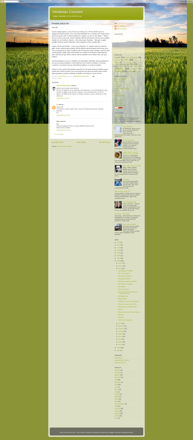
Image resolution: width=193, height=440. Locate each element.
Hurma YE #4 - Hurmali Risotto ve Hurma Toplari (131, 153)
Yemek (129, 71)
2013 (118, 242)
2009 (118, 253)
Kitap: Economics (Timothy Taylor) (129, 312)
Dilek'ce (117, 91)
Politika (117, 64)
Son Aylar (126, 179)
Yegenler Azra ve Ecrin (122, 360)
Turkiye (134, 69)
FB (57, 104)
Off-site (120, 309)
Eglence (135, 57)
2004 (118, 350)
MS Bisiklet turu (123, 296)
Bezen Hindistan (122, 29)
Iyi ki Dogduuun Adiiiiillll (125, 271)
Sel (116, 98)
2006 (118, 261)
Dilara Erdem (119, 81)
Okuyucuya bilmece (124, 279)
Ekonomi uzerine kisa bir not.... (128, 304)
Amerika (118, 57)
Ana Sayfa (81, 142)
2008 (118, 255)
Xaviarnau (89, 432)
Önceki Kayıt (104, 142)
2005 (118, 348)
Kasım (120, 266)
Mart (120, 339)
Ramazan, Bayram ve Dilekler (127, 281)
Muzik (130, 62)
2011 (118, 247)
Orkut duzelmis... (128, 126)
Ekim (120, 268)
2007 (118, 258)
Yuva (137, 71)
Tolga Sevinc (119, 103)
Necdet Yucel (119, 100)
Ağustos (121, 326)
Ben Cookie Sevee (129, 140)
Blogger (111, 432)
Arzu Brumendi (119, 95)
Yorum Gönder (59, 134)
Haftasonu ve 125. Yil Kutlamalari (128, 301)
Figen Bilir (118, 86)
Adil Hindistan (121, 26)
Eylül (120, 323)
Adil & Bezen (119, 358)
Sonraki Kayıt (57, 142)
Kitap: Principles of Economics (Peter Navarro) (127, 292)
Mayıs (120, 334)
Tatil (135, 66)
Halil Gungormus (120, 105)
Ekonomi (117, 60)
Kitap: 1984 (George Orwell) (132, 166)
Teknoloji (119, 68)
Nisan (120, 336)
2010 (118, 250)
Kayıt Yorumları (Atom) (64, 146)
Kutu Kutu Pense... (124, 289)
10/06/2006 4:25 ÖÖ (62, 98)
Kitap (116, 62)
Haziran (121, 331)
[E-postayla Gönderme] (93, 76)
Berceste (117, 93)
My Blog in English (120, 79)
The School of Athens (125, 276)
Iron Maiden (122, 286)
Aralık (120, 263)
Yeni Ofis (121, 317)
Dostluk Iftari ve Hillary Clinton (127, 307)
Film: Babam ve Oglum (125, 284)
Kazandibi (136, 60)
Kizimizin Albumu (120, 362)
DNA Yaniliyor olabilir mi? (122, 191)
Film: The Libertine (124, 273)
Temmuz (121, 328)
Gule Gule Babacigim (129, 202)
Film (126, 60)
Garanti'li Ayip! (119, 116)
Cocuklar (127, 57)
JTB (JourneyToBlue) (63, 85)
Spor (139, 64)
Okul (138, 62)
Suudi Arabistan (124, 66)
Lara (124, 62)
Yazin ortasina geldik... (130, 224)
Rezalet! (120, 314)
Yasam (118, 71)
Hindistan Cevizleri (68, 12)
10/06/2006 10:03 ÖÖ (63, 115)
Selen (116, 83)
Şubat (120, 342)
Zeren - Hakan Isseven (122, 88)
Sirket (59, 78)
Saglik (124, 64)
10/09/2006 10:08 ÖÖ (63, 130)
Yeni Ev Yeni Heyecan (125, 320)
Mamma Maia (122, 299)
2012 (118, 245)
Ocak (120, 344)
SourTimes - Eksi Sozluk (122, 214)
